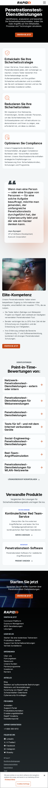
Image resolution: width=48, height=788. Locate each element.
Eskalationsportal (11, 719)
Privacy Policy (10, 779)
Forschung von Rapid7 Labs (16, 690)
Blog (6, 682)
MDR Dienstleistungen (13, 626)
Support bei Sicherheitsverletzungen (19, 643)
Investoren (8, 669)
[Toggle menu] (44, 2)
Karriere (7, 672)
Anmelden (8, 705)
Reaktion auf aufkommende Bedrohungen (21, 685)
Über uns (8, 656)
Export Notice (8, 767)
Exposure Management (14, 623)
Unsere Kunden (10, 664)
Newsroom (8, 661)
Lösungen (8, 629)
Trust (5, 771)
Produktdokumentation (13, 711)
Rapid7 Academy (11, 716)
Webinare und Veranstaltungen (17, 687)
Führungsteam (10, 658)
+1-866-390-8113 (11, 729)
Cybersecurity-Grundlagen (15, 695)
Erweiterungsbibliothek (13, 713)
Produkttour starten (12, 640)
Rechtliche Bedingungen (12, 761)
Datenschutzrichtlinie (11, 764)
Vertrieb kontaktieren (13, 646)
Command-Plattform (12, 621)
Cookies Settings (23, 784)
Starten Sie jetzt (24, 35)
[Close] (44, 775)
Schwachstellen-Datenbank (15, 692)
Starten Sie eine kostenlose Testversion (20, 638)
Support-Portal (10, 708)
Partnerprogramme (12, 666)
